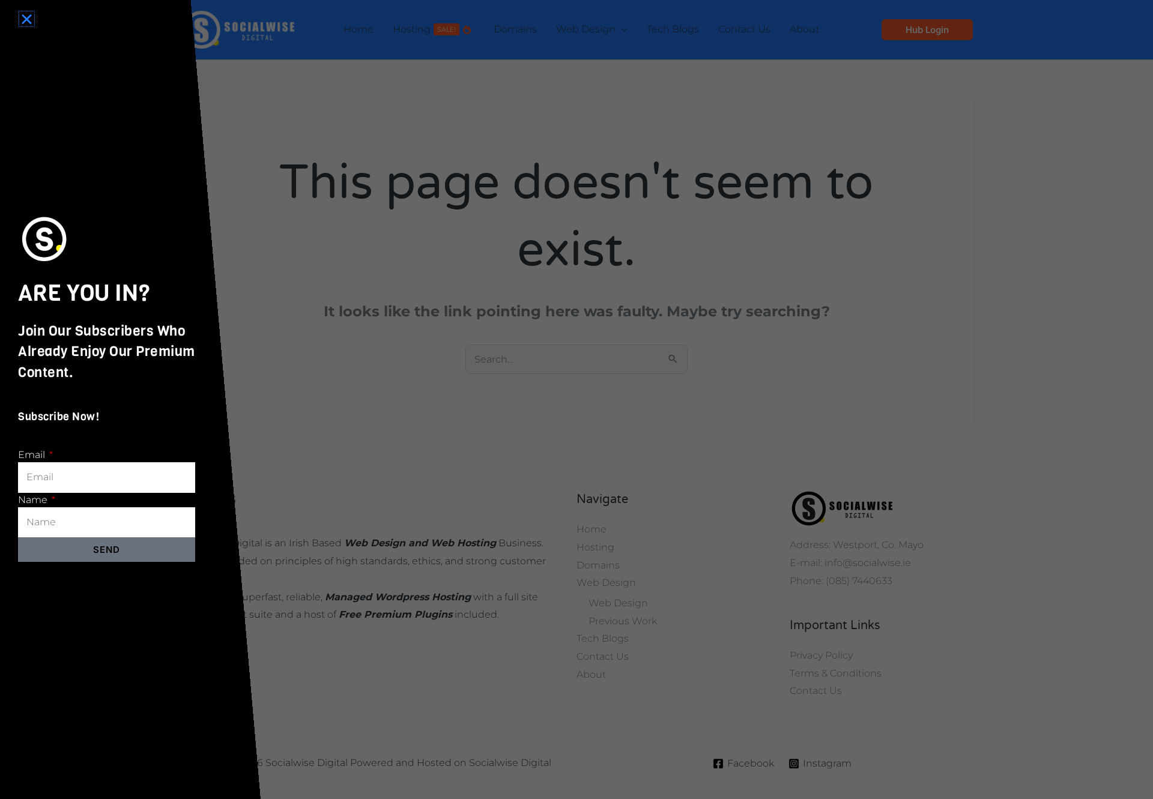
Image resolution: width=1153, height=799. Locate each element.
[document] (576, 399)
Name (34, 499)
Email (32, 454)
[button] (27, 19)
